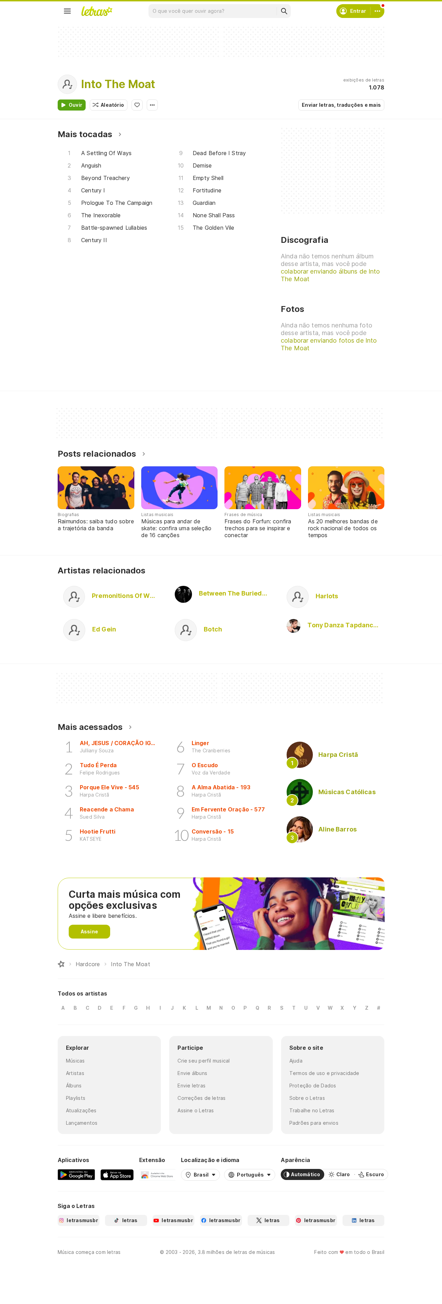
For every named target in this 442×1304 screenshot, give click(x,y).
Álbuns (73, 1085)
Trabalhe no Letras (312, 1110)
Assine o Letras (195, 1110)
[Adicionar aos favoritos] (137, 105)
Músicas (75, 1061)
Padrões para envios (313, 1123)
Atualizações (81, 1110)
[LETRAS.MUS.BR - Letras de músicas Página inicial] (96, 11)
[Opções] (152, 105)
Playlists (75, 1098)
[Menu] (67, 11)
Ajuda (295, 1061)
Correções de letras (201, 1098)
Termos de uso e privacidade (324, 1073)
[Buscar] (284, 11)
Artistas (75, 1073)
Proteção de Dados (312, 1085)
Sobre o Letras (307, 1098)
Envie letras (191, 1085)
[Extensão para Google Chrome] (157, 1174)
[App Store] (117, 1174)
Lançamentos (81, 1123)
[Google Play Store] (76, 1174)
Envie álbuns (192, 1073)
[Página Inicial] (61, 964)
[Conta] (377, 11)
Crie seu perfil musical (203, 1061)
